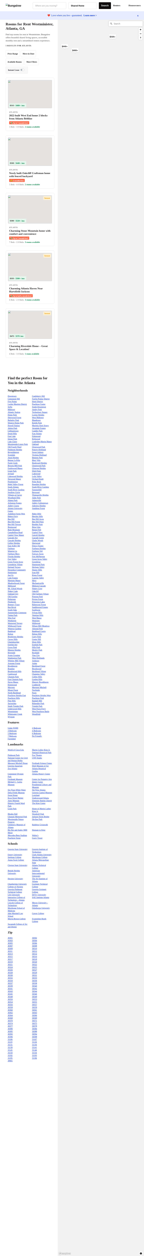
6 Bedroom (36, 733)
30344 (34, 991)
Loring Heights (38, 415)
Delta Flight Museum (16, 793)
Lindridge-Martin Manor (42, 442)
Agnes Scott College (16, 860)
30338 (34, 983)
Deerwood (36, 543)
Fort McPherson (38, 557)
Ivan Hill (35, 573)
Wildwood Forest (14, 626)
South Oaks (12, 610)
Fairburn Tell (37, 551)
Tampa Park (12, 615)
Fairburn (11, 548)
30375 (34, 1023)
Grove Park (12, 647)
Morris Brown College (17, 919)
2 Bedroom (36, 728)
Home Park (12, 415)
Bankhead (11, 631)
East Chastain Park (15, 679)
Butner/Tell (36, 530)
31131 (10, 1045)
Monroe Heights (14, 650)
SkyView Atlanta (38, 790)
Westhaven (12, 621)
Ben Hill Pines (38, 522)
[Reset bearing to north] (141, 38)
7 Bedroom (12, 736)
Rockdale (35, 653)
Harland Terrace (14, 567)
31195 (10, 1058)
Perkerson (12, 599)
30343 (10, 991)
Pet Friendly (37, 736)
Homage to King (38, 830)
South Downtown (39, 407)
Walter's (35, 835)
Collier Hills (37, 677)
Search (105, 5)
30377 (10, 1026)
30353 (34, 999)
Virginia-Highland (39, 455)
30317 (10, 959)
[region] (89, 64)
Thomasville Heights (40, 495)
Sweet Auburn (37, 452)
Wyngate (11, 717)
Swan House (13, 795)
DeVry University (39, 895)
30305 (10, 943)
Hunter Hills (37, 570)
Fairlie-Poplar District (41, 399)
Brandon (11, 669)
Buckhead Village (39, 671)
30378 (34, 1026)
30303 (10, 941)
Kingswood (12, 685)
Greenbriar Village (15, 565)
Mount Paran (13, 690)
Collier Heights (14, 543)
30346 (34, 994)
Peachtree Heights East (17, 695)
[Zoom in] (141, 30)
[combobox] (49, 5)
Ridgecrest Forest (39, 605)
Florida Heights (14, 557)
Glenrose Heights (39, 468)
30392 (10, 1034)
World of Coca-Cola (16, 750)
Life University (14, 895)
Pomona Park (37, 597)
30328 (10, 973)
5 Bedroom (12, 733)
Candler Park (37, 431)
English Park (37, 645)
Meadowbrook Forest (16, 583)
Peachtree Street (14, 838)
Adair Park (36, 498)
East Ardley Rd (14, 546)
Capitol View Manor (16, 535)
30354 (10, 1002)
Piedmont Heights (15, 450)
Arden (34, 663)
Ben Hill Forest (14, 522)
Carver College (38, 913)
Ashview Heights (39, 506)
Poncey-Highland (39, 450)
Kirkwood (36, 439)
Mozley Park (37, 650)
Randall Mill (37, 701)
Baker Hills (36, 514)
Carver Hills (12, 639)
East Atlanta (37, 434)
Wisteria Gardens (14, 629)
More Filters (31, 62)
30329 (34, 973)
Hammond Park (38, 565)
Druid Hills (12, 434)
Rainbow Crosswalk (40, 825)
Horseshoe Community (17, 570)
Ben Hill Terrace (14, 524)
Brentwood (12, 527)
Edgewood (36, 436)
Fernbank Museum (15, 779)
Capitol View (37, 532)
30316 (34, 957)
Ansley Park (37, 410)
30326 (10, 970)
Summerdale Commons (17, 613)
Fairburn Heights (39, 548)
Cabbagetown (13, 431)
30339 (10, 986)
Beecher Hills (37, 516)
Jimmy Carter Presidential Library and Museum (41, 784)
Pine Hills (12, 701)
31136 (34, 1045)
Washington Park (14, 658)
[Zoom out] (141, 34)
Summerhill (36, 490)
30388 (34, 1031)
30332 (10, 978)
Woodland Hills (14, 498)
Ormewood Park (38, 447)
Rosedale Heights (39, 484)
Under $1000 (13, 728)
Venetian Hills (37, 615)
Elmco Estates (37, 546)
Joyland (11, 474)
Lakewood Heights (15, 476)
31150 (10, 1053)
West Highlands (38, 658)
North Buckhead (14, 693)
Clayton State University (17, 865)
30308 (34, 946)
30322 (34, 965)
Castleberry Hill (38, 396)
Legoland (36, 795)
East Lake (12, 436)
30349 (34, 997)
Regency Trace (14, 605)
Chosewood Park (38, 466)
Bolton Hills (37, 634)
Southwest (36, 610)
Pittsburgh (12, 602)
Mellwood (12, 586)
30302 (34, 938)
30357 (34, 1005)
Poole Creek (12, 463)
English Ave (12, 645)
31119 (10, 1042)
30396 (10, 1037)
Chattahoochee (13, 642)
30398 (34, 1037)
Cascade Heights (14, 540)
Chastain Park (13, 677)
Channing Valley (38, 674)
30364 (10, 1015)
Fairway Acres (37, 554)
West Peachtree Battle (40, 711)
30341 (10, 989)
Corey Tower (37, 838)
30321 (10, 965)
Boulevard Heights (39, 463)
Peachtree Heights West (41, 695)
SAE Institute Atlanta (40, 897)
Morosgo (11, 687)
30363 (34, 1013)
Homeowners (135, 5)
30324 (10, 967)
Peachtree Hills (14, 698)
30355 (34, 1002)
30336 (34, 981)
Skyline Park (37, 819)
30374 (10, 1023)
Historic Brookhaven (40, 682)
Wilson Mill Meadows (41, 626)
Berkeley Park (13, 420)
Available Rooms (14, 62)
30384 (34, 1029)
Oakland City (13, 594)
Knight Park (37, 423)
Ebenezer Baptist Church (42, 801)
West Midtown (38, 418)
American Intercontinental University (38, 873)
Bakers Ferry (13, 516)
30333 (34, 978)
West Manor (37, 618)
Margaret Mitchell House (18, 763)
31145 (10, 1050)
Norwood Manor (14, 479)
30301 (10, 938)
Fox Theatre (37, 755)
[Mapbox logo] (64, 1253)
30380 (10, 1029)
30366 (34, 1015)
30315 (10, 957)
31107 (34, 1039)
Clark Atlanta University (41, 855)
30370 (10, 1021)
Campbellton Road (15, 532)
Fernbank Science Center (42, 763)
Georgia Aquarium (15, 766)
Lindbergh (36, 685)
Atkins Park (12, 428)
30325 (34, 967)
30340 (34, 986)
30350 (10, 999)
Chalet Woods (37, 540)
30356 (10, 1005)
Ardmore (35, 661)
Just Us (10, 575)
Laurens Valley (38, 578)
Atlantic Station (14, 412)
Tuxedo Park (37, 706)
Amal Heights (13, 458)
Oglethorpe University (41, 908)
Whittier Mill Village (16, 661)
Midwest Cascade (39, 586)
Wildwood (36, 623)
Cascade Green (38, 538)
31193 (34, 1055)
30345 (10, 994)
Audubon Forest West (16, 514)
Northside (36, 690)
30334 (10, 981)
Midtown (11, 410)
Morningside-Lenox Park (18, 444)
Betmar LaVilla (14, 460)
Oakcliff (35, 591)
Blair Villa (36, 460)
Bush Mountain (14, 530)
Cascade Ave (13, 538)
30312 (34, 951)
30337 (10, 983)
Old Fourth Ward (14, 447)
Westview (36, 621)
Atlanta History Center (41, 774)
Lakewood (36, 474)
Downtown (12, 396)
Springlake (12, 703)
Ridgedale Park (38, 703)
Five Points (12, 402)
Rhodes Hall (12, 814)
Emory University (15, 855)
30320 (34, 962)
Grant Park (12, 471)
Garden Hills (37, 679)
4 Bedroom (36, 731)
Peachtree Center (38, 404)
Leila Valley (37, 476)
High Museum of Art (40, 766)
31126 (34, 1042)
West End (11, 618)
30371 (34, 1021)
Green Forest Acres (15, 562)
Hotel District (37, 402)
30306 (34, 943)
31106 (10, 1039)
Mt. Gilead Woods (15, 589)
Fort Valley (12, 559)
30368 (10, 1018)
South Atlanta (13, 487)
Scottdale (11, 455)
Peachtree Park (38, 698)
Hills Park (36, 647)
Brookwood (36, 669)
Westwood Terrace (15, 623)
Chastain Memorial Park (17, 817)
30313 (10, 954)
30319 (10, 962)
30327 (34, 970)
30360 (10, 1010)
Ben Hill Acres (38, 519)
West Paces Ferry (39, 709)
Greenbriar (36, 562)
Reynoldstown (13, 452)
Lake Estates (13, 578)
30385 (10, 1031)
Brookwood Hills (14, 671)
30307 (10, 946)
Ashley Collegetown (40, 503)
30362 (10, 1013)
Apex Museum (13, 801)
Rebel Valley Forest (15, 484)
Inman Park (12, 439)
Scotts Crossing (14, 655)
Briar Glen (36, 527)
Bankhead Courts (39, 631)
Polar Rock (36, 482)
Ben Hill (11, 519)
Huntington (12, 573)
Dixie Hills (36, 642)
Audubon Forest (38, 508)
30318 (34, 959)
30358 (10, 1007)
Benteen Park (37, 458)
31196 (34, 1058)
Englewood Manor (15, 468)
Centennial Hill (14, 399)
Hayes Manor (13, 682)
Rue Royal (12, 607)
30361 (34, 1010)
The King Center (38, 803)
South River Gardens (16, 490)
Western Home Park (16, 423)
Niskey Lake (13, 591)
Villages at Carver (15, 495)
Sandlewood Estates (40, 607)
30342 (34, 989)
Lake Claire (12, 442)
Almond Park (37, 629)
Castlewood (12, 674)
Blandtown (36, 420)
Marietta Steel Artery (40, 426)
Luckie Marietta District (17, 404)
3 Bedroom (12, 731)
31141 (34, 1047)
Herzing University (15, 879)
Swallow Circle (14, 492)
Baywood (36, 492)
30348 (10, 997)
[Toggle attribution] (141, 1253)
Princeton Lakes (38, 602)
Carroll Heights (38, 535)
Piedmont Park (14, 755)
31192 (10, 1055)
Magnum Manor (14, 581)
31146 (34, 1050)
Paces (34, 693)
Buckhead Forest (38, 666)
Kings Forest (37, 575)
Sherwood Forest (14, 418)
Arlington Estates (15, 503)
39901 (10, 1061)
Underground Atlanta (40, 798)
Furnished (12, 739)
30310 (34, 949)
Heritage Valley (38, 567)
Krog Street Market (15, 798)
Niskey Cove (37, 589)
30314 (34, 954)
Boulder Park (37, 524)
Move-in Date (28, 54)
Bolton (10, 634)
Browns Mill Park (15, 466)
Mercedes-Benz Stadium (17, 835)
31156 (34, 1053)
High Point (36, 471)
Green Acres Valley (39, 559)
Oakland (35, 444)
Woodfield (36, 714)
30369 (34, 1018)
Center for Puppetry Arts (42, 779)
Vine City (36, 655)
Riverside (11, 653)
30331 (34, 975)
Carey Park (36, 637)
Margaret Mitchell (39, 687)
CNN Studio (37, 758)
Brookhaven (12, 666)
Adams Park (12, 500)
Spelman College (14, 857)
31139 (10, 1047)
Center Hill (36, 639)
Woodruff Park (38, 814)
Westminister (13, 711)
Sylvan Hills (37, 613)
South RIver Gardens (40, 487)
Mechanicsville (38, 583)
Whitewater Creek (15, 714)
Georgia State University (17, 849)
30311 (10, 951)
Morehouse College (39, 857)
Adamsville (36, 500)
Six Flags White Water (17, 790)
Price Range (13, 54)
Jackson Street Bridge (40, 817)
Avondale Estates (39, 428)
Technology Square (39, 412)
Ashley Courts (13, 506)
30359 (34, 1007)
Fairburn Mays (13, 554)
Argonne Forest (14, 663)
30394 (34, 1034)
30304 (34, 941)
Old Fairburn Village (40, 594)
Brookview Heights (15, 637)
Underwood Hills (14, 709)
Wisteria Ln (12, 551)
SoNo (10, 407)
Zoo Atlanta (12, 769)
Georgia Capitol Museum (42, 793)
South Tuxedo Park (15, 706)
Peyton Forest (37, 599)
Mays (34, 581)
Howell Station (14, 426)
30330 (10, 975)
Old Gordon (12, 597)
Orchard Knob (37, 479)
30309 (10, 949)
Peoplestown (13, 482)
